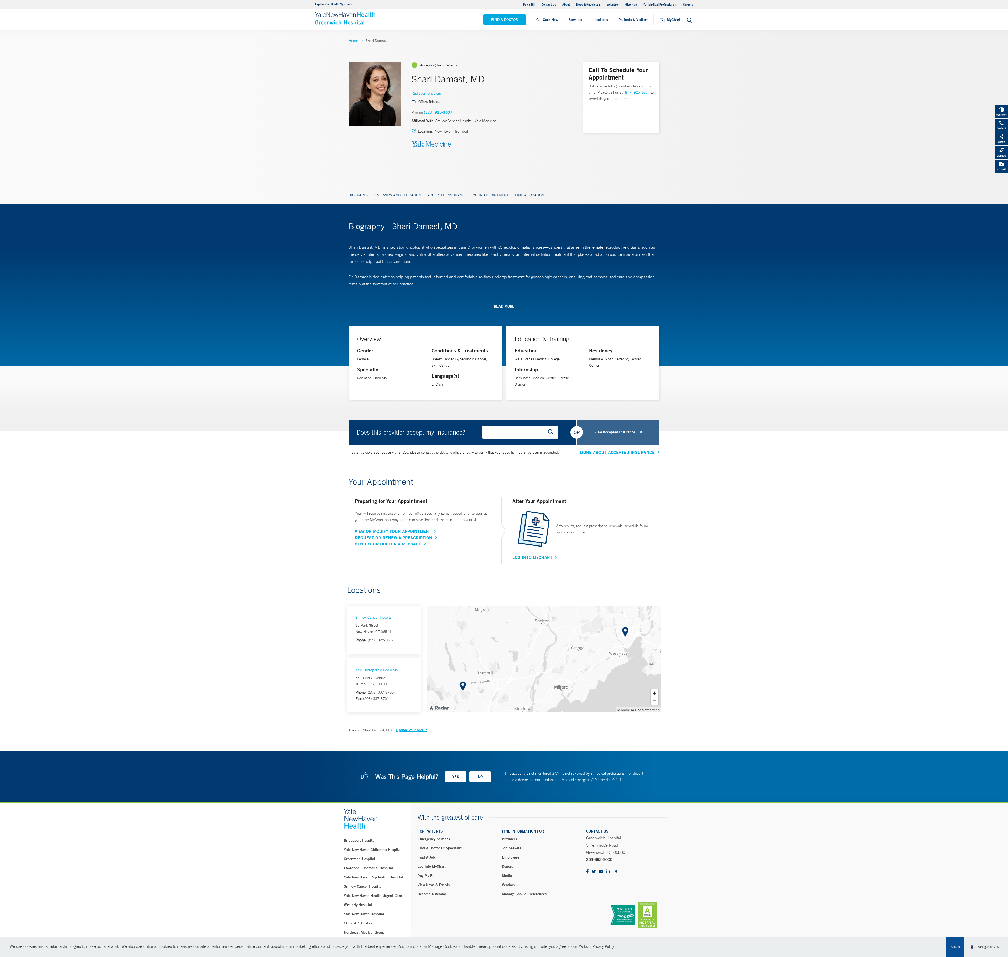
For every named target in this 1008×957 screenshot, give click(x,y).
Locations (600, 19)
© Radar (623, 710)
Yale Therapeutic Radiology (376, 670)
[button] (985, 947)
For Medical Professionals (660, 4)
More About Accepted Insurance (617, 452)
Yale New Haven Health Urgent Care (373, 895)
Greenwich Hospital (359, 858)
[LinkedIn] (608, 871)
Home (353, 41)
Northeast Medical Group (364, 932)
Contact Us (549, 4)
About (566, 4)
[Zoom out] (654, 701)
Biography (359, 195)
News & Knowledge (588, 4)
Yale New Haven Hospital (364, 914)
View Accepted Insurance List (618, 432)
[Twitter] (594, 871)
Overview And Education (398, 195)
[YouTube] (601, 871)
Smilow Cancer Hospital (373, 617)
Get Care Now (547, 19)
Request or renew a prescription (393, 537)
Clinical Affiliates (358, 923)
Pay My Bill (427, 875)
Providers (509, 838)
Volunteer (613, 4)
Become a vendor (432, 894)
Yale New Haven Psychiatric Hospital (373, 877)
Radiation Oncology (427, 93)
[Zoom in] (654, 693)
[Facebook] (587, 871)
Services (575, 19)
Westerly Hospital (358, 904)
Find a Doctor (504, 19)
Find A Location (529, 195)
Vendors (508, 884)
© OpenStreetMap (645, 710)
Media (507, 875)
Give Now (631, 4)
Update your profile (411, 729)
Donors (507, 866)
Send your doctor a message (388, 544)
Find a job (426, 857)
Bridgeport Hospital (359, 840)
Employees (510, 857)
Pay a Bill (529, 4)
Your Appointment (491, 195)
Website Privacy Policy (596, 946)
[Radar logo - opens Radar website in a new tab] (438, 707)
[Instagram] (615, 871)
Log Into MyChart (532, 557)
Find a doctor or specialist (440, 848)
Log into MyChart (432, 866)
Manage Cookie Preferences (524, 894)
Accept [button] (955, 947)
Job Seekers (511, 848)
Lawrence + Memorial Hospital (368, 868)
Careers (688, 4)
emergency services (434, 838)
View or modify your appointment (393, 531)
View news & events (434, 884)
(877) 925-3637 (438, 112)
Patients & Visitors (633, 19)
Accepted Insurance (447, 195)
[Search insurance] (552, 432)
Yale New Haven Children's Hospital (372, 849)
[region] (544, 659)
